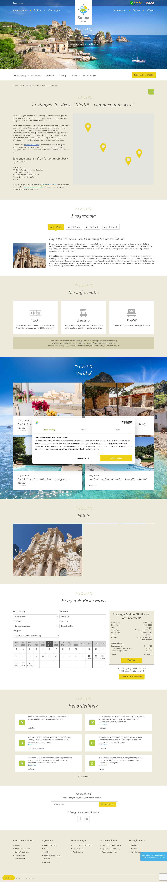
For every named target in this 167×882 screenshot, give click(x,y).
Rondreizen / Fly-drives (82, 845)
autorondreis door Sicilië (33, 187)
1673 (24, 666)
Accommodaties (108, 840)
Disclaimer (48, 859)
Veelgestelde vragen (52, 855)
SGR (45, 848)
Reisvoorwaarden (51, 845)
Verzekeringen (136, 852)
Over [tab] (118, 430)
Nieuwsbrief (20, 859)
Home (15, 85)
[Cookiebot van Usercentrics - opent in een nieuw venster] (122, 422)
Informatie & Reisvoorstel (131, 676)
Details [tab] (83, 430)
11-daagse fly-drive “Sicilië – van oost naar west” (39, 85)
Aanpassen (81, 458)
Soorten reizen (79, 840)
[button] (139, 153)
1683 (17, 666)
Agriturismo (18, 10)
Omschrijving (19, 75)
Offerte (150, 10)
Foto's (74, 75)
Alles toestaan (116, 458)
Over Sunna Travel (23, 840)
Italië (36, 10)
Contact (136, 10)
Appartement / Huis (109, 852)
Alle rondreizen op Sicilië (84, 44)
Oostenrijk (53, 10)
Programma (36, 75)
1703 (96, 658)
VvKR (46, 852)
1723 (90, 658)
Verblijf (63, 75)
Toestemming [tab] (49, 430)
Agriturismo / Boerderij (111, 848)
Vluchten (134, 848)
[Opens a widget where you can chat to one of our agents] (8, 878)
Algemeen (47, 840)
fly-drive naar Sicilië (31, 145)
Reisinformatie (136, 840)
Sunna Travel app (22, 852)
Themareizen (78, 848)
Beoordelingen (89, 75)
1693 (103, 658)
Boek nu (131, 660)
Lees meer (22, 430)
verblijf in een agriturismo (47, 184)
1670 (30, 666)
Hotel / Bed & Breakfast (111, 845)
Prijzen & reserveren (143, 74)
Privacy (47, 862)
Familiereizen (78, 852)
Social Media (20, 855)
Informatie (118, 10)
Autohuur (134, 845)
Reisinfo (50, 75)
